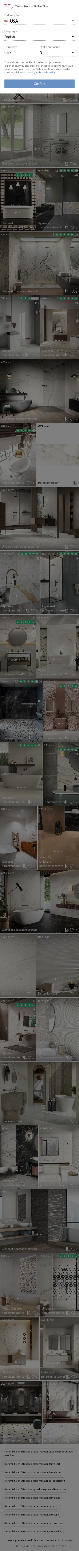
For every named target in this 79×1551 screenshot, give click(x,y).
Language (10, 31)
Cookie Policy (47, 72)
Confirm (39, 83)
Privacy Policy (27, 72)
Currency (10, 47)
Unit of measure (50, 47)
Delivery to (11, 15)
